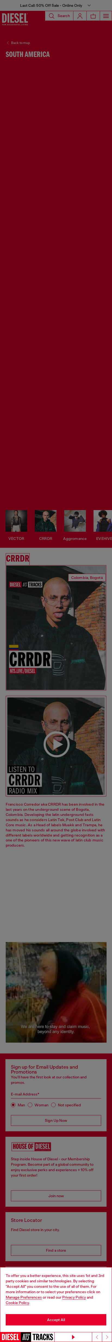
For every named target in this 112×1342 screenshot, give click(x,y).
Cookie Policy (17, 1303)
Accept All (56, 1320)
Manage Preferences (24, 1297)
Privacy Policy (74, 1297)
